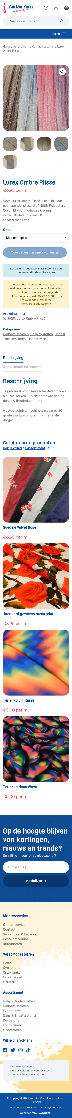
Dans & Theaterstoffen (20, 1016)
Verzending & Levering (20, 934)
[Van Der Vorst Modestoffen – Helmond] (18, 8)
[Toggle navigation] (64, 34)
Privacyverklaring (52, 1107)
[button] (62, 71)
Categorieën (12, 329)
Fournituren (12, 1025)
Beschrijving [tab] (13, 358)
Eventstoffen (13, 1011)
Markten (9, 982)
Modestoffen (36, 339)
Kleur (7, 230)
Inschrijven (34, 881)
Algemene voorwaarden (24, 1107)
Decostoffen (12, 1020)
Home (7, 46)
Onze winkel (12, 972)
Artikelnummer (14, 314)
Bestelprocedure (15, 939)
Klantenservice (14, 925)
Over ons (9, 968)
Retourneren (12, 944)
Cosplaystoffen (41, 334)
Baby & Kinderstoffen (19, 1001)
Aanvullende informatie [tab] (22, 367)
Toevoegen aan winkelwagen (32, 252)
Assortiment (21, 46)
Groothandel (12, 977)
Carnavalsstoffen (43, 46)
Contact (9, 929)
